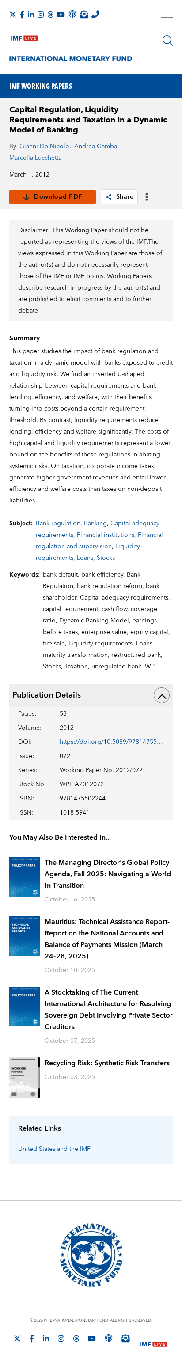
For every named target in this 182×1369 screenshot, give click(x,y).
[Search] (168, 40)
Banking (95, 523)
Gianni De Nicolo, (45, 146)
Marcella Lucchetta (35, 158)
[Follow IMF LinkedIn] (31, 14)
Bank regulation (58, 523)
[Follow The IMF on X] (12, 14)
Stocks (106, 558)
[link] (109, 197)
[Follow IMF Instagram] (41, 14)
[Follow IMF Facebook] (22, 14)
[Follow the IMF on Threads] (50, 14)
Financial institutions (105, 535)
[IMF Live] (24, 36)
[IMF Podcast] (72, 14)
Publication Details (46, 695)
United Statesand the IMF (54, 1149)
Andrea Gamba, (96, 146)
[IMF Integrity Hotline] (95, 14)
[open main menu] (167, 18)
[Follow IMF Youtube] (61, 14)
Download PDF (58, 197)
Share (125, 197)
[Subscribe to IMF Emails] (84, 14)
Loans (85, 558)
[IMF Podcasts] (109, 1338)
